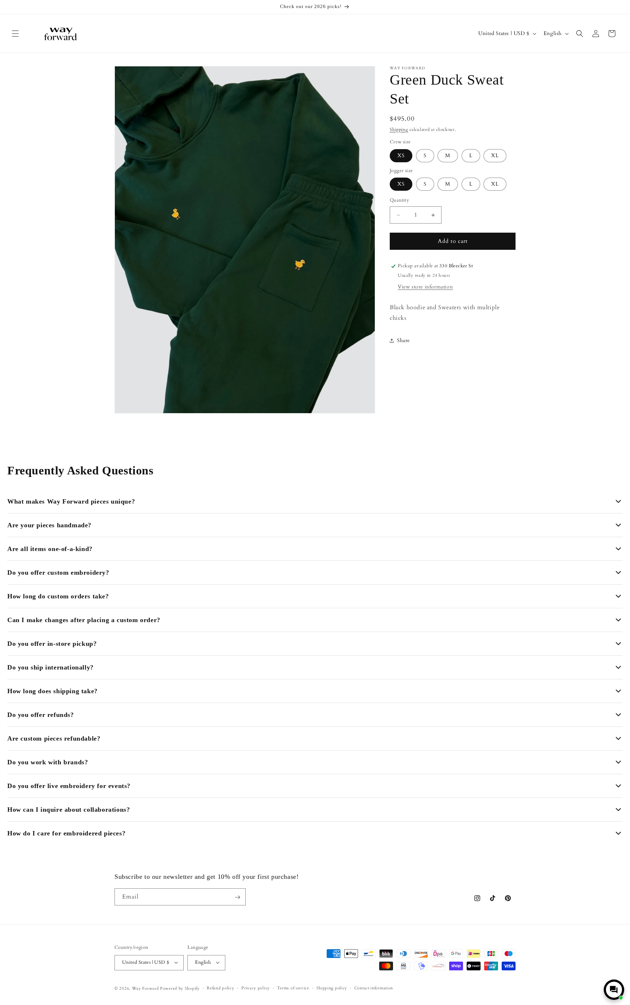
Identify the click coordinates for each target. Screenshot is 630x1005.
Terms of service (293, 987)
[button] (15, 34)
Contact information (373, 987)
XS (401, 155)
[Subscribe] (237, 897)
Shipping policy (331, 987)
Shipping (399, 129)
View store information (425, 286)
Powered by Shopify (180, 988)
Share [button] (403, 340)
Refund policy (220, 987)
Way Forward (145, 988)
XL (495, 155)
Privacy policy (255, 987)
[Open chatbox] (614, 989)
